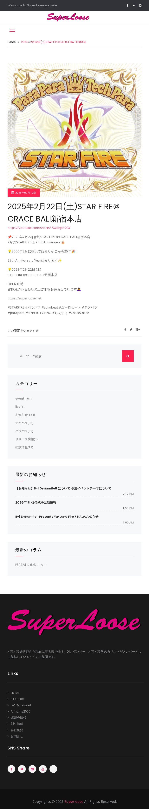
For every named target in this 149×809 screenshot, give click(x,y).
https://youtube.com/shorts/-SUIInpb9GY (39, 227)
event (19, 398)
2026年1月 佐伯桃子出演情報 (35, 502)
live (18, 406)
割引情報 (17, 724)
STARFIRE (18, 699)
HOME (15, 693)
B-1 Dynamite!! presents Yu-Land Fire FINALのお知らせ (57, 516)
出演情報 (21, 447)
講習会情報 (18, 717)
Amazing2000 (20, 711)
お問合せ (17, 736)
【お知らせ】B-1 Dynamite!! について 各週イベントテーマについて (63, 488)
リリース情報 (24, 439)
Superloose (73, 801)
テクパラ (21, 423)
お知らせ (21, 415)
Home (12, 42)
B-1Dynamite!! (21, 705)
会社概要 (17, 730)
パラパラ (21, 431)
